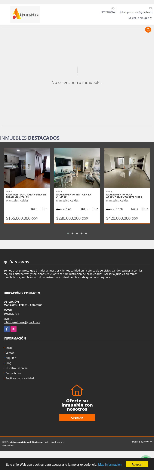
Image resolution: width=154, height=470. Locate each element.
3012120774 (108, 12)
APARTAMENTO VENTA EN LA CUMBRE (73, 195)
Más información (110, 464)
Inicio (9, 347)
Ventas (10, 353)
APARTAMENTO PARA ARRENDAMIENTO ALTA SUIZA (124, 195)
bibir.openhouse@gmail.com (22, 322)
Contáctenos (13, 373)
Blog (8, 363)
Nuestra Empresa (17, 368)
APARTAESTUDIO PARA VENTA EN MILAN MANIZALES (26, 195)
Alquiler (11, 358)
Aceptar (137, 464)
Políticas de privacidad (20, 378)
